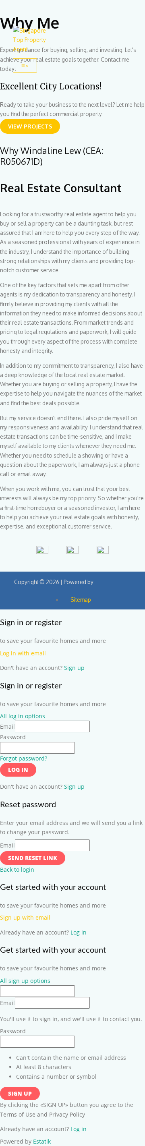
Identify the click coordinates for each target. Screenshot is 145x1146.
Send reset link (32, 858)
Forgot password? (23, 758)
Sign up (74, 667)
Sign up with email (25, 917)
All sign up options (25, 980)
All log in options (22, 716)
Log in (18, 769)
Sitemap (80, 599)
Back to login (17, 869)
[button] (30, 126)
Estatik (42, 1141)
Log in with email (23, 653)
